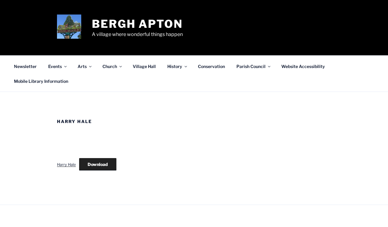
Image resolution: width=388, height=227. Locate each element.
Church (109, 66)
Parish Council (251, 66)
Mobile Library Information (41, 81)
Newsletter (25, 66)
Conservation (211, 66)
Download (98, 164)
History (174, 66)
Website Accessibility (303, 66)
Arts (82, 66)
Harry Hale (66, 164)
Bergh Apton (137, 24)
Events (55, 66)
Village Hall (144, 66)
